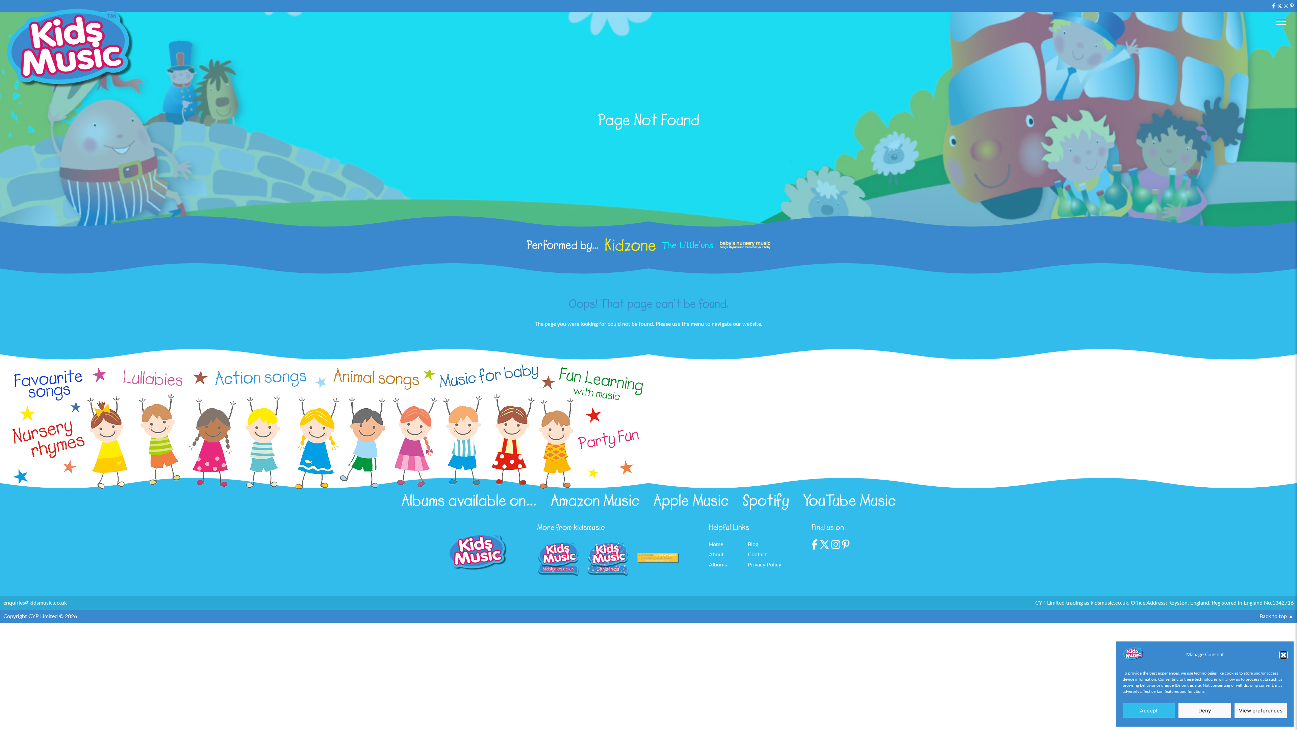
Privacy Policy (764, 564)
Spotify (765, 500)
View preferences (1260, 710)
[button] (1283, 655)
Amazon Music (595, 500)
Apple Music (691, 500)
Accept (1149, 710)
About (716, 554)
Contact (757, 554)
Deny (1204, 710)
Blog (753, 544)
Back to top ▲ (1277, 616)
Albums (718, 564)
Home (716, 544)
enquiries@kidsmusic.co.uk (35, 603)
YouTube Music (849, 500)
